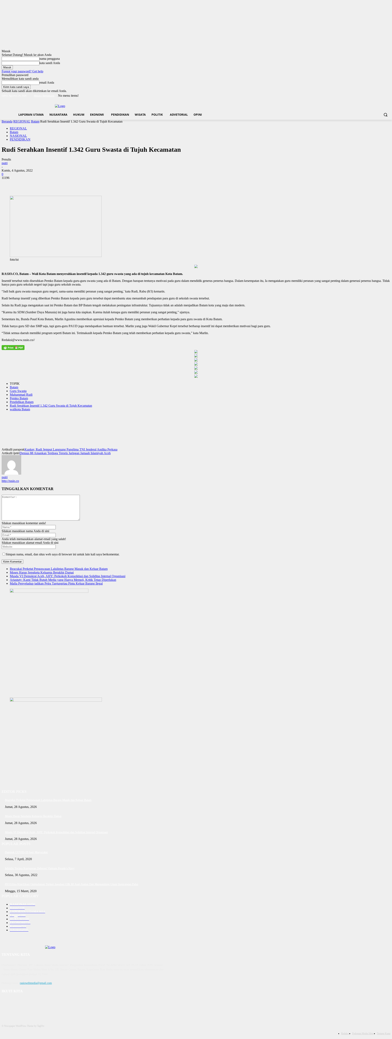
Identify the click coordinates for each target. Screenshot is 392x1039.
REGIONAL (21, 121)
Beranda (7, 121)
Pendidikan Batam (21, 402)
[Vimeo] (382, 95)
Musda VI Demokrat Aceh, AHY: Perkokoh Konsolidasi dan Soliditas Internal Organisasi (67, 576)
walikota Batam (20, 409)
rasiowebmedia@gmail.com (36, 983)
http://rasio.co (10, 481)
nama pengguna (49, 58)
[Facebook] (365, 95)
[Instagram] (371, 95)
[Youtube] (388, 95)
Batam (35, 121)
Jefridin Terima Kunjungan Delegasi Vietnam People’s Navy (40, 868)
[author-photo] (11, 473)
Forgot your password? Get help (22, 71)
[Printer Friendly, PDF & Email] (13, 347)
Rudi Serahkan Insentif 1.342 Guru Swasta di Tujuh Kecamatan (51, 405)
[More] (67, 184)
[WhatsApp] (52, 184)
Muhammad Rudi (21, 394)
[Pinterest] (38, 184)
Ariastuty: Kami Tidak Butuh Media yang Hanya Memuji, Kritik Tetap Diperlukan (63, 580)
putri (5, 163)
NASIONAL (18, 135)
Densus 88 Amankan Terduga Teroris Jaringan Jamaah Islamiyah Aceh (65, 453)
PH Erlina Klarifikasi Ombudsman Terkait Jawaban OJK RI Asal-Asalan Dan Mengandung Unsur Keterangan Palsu (71, 884)
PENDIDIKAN (20, 139)
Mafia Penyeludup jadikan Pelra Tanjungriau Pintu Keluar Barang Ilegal (56, 583)
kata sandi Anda (49, 63)
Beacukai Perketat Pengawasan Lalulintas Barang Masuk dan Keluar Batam (59, 568)
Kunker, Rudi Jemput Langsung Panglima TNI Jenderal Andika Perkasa (70, 449)
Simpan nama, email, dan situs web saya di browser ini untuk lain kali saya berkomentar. (62, 554)
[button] (385, 115)
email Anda (46, 82)
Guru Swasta (18, 391)
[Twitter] (376, 95)
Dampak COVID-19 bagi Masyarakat (26, 852)
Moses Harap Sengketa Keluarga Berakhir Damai (42, 572)
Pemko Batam (19, 398)
